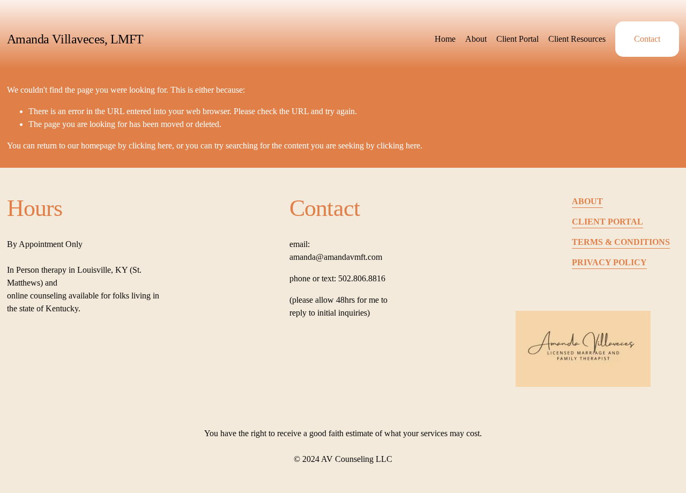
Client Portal (517, 38)
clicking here (150, 145)
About (476, 38)
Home (445, 38)
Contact (647, 38)
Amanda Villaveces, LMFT (75, 39)
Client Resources (577, 38)
